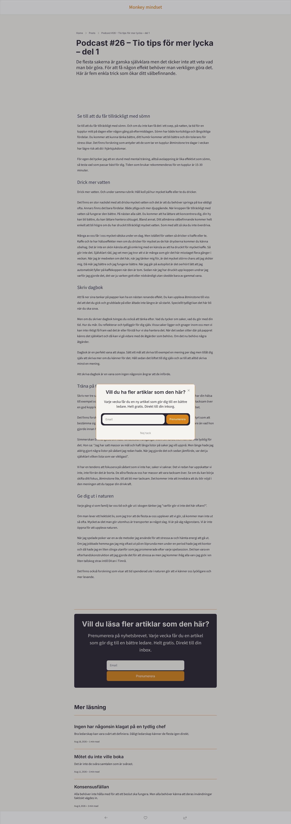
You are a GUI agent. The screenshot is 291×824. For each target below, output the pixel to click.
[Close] (188, 390)
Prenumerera (177, 419)
